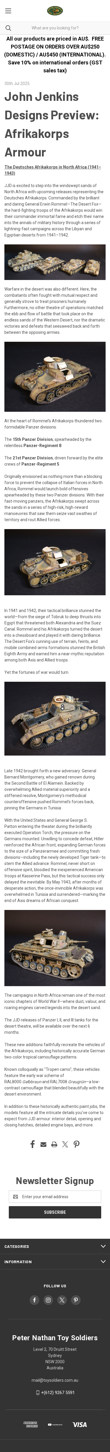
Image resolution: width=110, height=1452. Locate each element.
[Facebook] (32, 1144)
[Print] (54, 1144)
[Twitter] (65, 1144)
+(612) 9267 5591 (58, 1392)
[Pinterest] (76, 1144)
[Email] (43, 1144)
